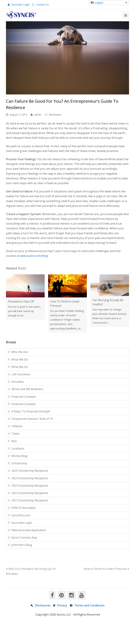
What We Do (19, 359)
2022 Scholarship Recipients (29, 493)
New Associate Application (28, 530)
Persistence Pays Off (21, 301)
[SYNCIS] (21, 15)
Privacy (62, 605)
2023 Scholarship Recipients (29, 486)
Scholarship (19, 463)
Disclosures (43, 605)
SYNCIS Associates (23, 508)
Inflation (16, 426)
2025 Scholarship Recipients (29, 471)
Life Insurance (20, 374)
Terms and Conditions (90, 605)
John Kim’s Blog (21, 545)
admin (37, 114)
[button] (109, 2)
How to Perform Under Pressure (105, 569)
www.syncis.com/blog (34, 256)
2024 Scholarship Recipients (29, 478)
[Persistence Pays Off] (25, 285)
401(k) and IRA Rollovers (27, 389)
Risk (14, 441)
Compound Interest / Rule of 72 (32, 419)
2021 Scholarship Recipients (29, 500)
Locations (17, 448)
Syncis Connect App (24, 537)
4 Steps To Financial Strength (30, 411)
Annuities (17, 382)
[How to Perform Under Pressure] (67, 285)
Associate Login (20, 4)
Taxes (15, 433)
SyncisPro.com (20, 515)
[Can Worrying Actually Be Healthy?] (109, 285)
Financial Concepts (23, 397)
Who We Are (19, 352)
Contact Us (42, 4)
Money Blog (19, 456)
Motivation (55, 114)
